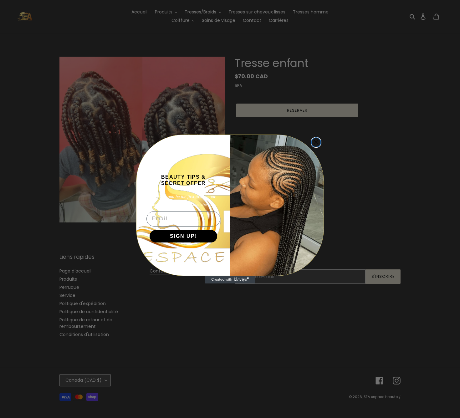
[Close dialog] (316, 142)
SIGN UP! (183, 236)
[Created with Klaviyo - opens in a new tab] (230, 279)
